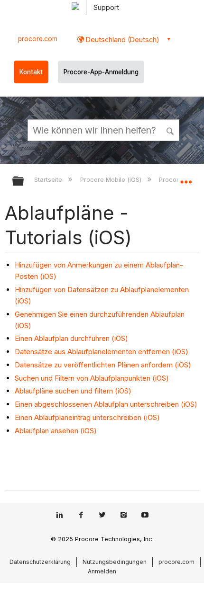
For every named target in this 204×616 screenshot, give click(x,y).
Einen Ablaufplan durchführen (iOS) (71, 338)
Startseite (49, 179)
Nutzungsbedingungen (115, 561)
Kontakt (31, 72)
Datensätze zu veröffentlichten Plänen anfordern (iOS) (103, 364)
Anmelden (102, 571)
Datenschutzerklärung (40, 561)
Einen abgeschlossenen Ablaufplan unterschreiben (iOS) (106, 404)
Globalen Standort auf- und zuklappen (186, 178)
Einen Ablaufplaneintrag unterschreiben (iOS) (87, 417)
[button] (171, 130)
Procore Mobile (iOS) (111, 179)
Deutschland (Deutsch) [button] (121, 40)
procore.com (37, 39)
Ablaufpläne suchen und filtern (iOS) (73, 390)
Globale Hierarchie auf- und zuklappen (24, 181)
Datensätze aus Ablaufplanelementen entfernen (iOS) (101, 351)
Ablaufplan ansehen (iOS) (56, 430)
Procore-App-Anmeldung (101, 72)
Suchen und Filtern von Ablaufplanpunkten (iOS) (92, 378)
